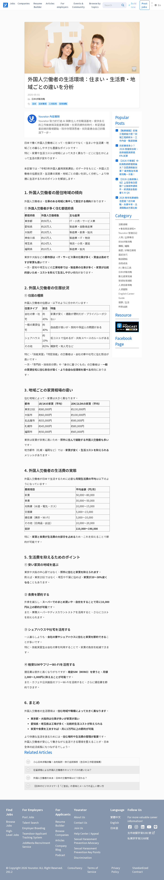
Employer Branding (33, 828)
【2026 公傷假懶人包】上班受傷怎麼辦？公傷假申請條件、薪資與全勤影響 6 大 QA (128, 186)
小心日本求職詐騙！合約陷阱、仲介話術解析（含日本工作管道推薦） (68, 761)
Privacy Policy (115, 870)
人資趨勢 (123, 289)
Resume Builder (60, 823)
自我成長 (123, 263)
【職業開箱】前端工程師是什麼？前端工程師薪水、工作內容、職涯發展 (128, 135)
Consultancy (75, 868)
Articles (59, 840)
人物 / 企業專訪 (126, 237)
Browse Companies (62, 833)
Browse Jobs (10, 823)
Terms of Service (92, 870)
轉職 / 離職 (124, 246)
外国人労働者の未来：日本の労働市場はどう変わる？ (60, 778)
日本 (34, 103)
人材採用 (53, 103)
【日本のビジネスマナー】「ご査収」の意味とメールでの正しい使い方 (68, 786)
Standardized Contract (140, 870)
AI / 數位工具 (125, 267)
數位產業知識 (125, 276)
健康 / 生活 (124, 302)
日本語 (114, 828)
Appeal (95, 833)
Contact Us (80, 822)
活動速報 (123, 224)
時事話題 (123, 306)
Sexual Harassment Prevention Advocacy (86, 841)
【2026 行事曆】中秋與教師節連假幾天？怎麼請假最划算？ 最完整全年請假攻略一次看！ (128, 167)
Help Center (81, 833)
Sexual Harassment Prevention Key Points (87, 850)
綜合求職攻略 (125, 241)
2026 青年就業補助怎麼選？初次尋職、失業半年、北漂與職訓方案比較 (128, 202)
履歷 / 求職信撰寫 (127, 250)
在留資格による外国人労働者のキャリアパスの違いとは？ (62, 769)
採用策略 (63, 103)
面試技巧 (123, 254)
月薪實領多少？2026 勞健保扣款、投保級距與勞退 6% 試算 (128, 150)
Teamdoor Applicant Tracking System (34, 835)
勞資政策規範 (125, 280)
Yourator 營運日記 (128, 233)
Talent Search (30, 822)
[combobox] (114, 5)
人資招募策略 (125, 285)
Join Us (78, 828)
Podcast (60, 855)
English (114, 822)
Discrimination (83, 857)
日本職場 (42, 103)
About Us (79, 817)
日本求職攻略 (38, 98)
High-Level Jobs (12, 833)
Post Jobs (28, 817)
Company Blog (61, 847)
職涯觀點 (123, 259)
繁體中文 (115, 817)
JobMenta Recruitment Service (36, 845)
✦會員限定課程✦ (127, 228)
